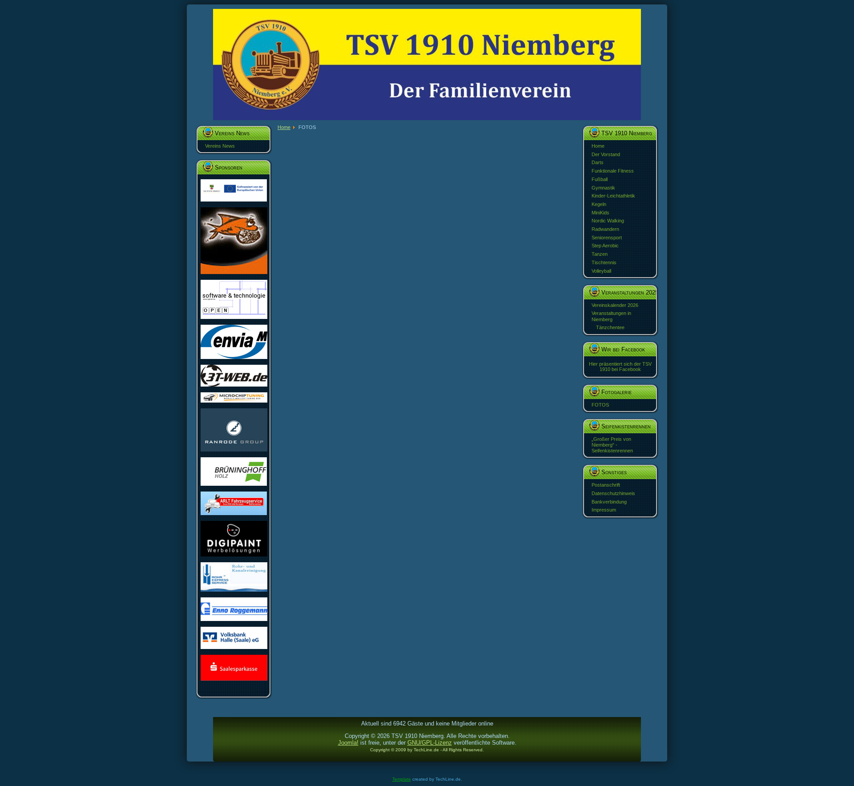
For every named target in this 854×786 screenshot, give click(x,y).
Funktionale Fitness (613, 170)
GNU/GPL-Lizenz (429, 742)
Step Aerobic (605, 245)
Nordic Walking (608, 220)
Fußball (600, 179)
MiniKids (600, 212)
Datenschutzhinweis (613, 493)
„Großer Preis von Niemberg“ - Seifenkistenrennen (612, 444)
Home (598, 146)
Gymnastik (603, 187)
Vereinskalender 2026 (615, 305)
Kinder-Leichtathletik (613, 195)
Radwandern (605, 229)
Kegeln (599, 204)
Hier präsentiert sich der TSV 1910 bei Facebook (620, 366)
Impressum (604, 509)
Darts (598, 162)
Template (401, 779)
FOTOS (600, 404)
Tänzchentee (610, 327)
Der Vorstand (606, 154)
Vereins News (220, 146)
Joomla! (348, 742)
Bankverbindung (609, 501)
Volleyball (601, 271)
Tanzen (600, 254)
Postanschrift (606, 485)
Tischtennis (604, 262)
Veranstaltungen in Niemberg (611, 316)
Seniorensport (607, 237)
